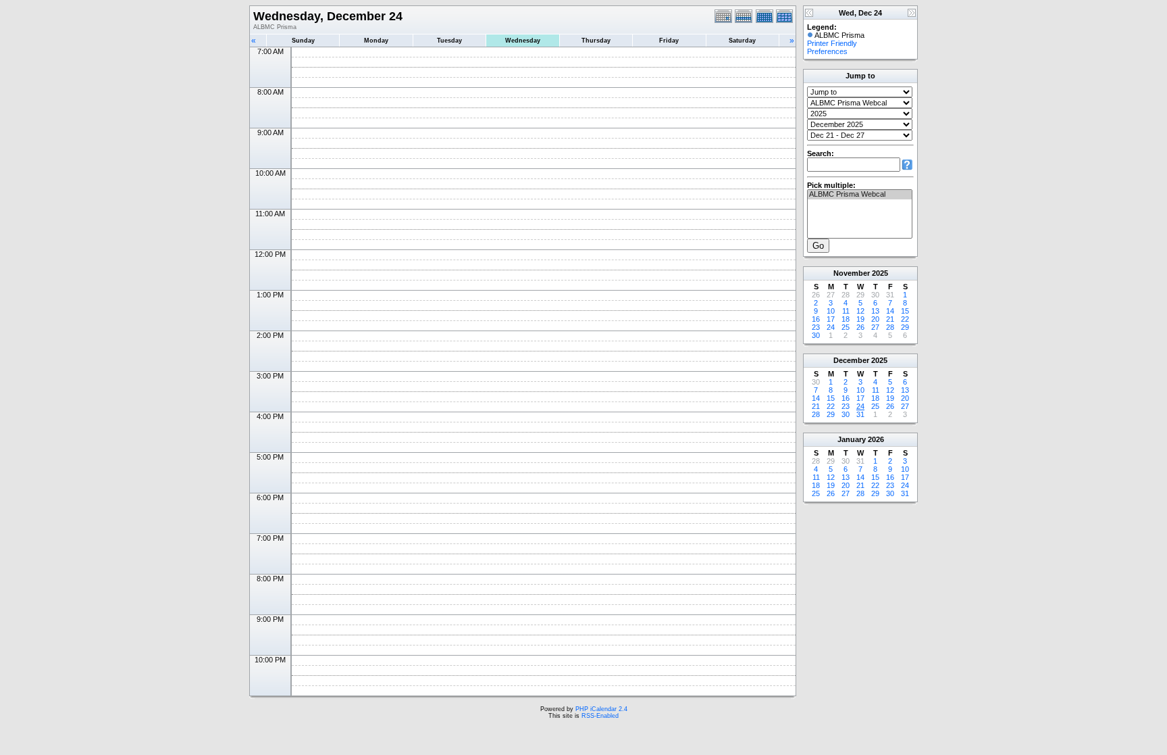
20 (875, 319)
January (851, 439)
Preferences (827, 51)
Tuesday (449, 40)
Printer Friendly (832, 43)
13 (875, 311)
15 (905, 311)
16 (816, 319)
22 (905, 319)
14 (890, 311)
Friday (669, 40)
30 (816, 335)
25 (845, 327)
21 (890, 319)
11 (846, 311)
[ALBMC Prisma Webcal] (860, 194)
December (851, 360)
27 (875, 327)
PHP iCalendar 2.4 (601, 709)
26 (860, 327)
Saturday (742, 40)
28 (890, 327)
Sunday (303, 40)
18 (845, 319)
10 (831, 311)
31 (860, 414)
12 (860, 311)
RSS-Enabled (600, 715)
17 (831, 319)
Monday (376, 40)
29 (905, 327)
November (851, 273)
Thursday (596, 40)
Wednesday (522, 40)
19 (860, 319)
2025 (880, 273)
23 (816, 327)
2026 (876, 439)
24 (831, 327)
